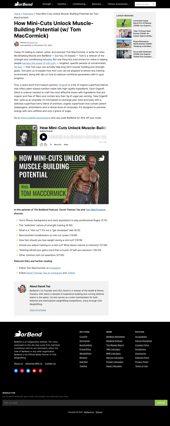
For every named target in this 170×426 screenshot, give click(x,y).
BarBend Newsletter (115, 336)
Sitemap (99, 412)
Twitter (71, 273)
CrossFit (83, 336)
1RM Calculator (113, 349)
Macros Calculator (115, 357)
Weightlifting (85, 353)
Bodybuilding (86, 345)
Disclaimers (140, 349)
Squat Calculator (114, 366)
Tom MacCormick (96, 209)
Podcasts (28, 13)
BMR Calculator (113, 353)
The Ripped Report (115, 345)
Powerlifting (85, 349)
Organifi (63, 84)
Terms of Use (141, 366)
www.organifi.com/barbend (36, 117)
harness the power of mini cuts (39, 63)
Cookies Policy (142, 345)
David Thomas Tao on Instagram (44, 273)
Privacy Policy (141, 362)
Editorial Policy (142, 357)
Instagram (55, 268)
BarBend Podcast (114, 341)
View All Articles (38, 310)
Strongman (85, 341)
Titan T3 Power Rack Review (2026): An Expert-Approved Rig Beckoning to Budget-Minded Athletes (142, 36)
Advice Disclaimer (143, 341)
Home (17, 13)
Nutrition (84, 362)
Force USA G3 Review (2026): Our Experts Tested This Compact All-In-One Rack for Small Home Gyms (142, 57)
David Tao (33, 42)
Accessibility (141, 336)
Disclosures (140, 353)
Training (83, 366)
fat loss (18, 67)
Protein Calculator (114, 362)
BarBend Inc (89, 412)
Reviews (83, 357)
